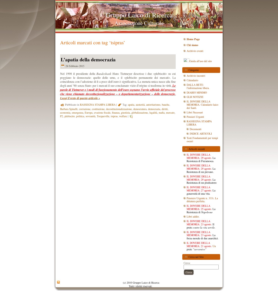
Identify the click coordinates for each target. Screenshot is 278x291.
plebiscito (69, 116)
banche (165, 104)
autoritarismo (153, 104)
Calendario (192, 80)
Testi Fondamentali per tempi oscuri (202, 139)
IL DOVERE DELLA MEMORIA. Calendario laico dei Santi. (202, 105)
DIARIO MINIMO (197, 92)
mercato (170, 112)
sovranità (90, 116)
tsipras (114, 116)
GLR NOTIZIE (195, 97)
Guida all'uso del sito (200, 61)
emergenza (77, 112)
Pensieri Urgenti (195, 117)
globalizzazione (139, 112)
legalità (153, 112)
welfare (123, 116)
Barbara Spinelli (69, 109)
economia (65, 112)
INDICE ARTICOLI (201, 133)
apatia (131, 104)
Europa (88, 112)
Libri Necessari (195, 112)
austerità (140, 104)
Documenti (195, 129)
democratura (140, 109)
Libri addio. (193, 216)
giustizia (125, 112)
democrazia (154, 109)
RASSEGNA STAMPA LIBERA (98, 104)
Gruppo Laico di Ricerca (139, 14)
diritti (165, 109)
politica (80, 116)
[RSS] (58, 282)
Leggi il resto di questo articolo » (80, 98)
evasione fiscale (102, 112)
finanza (116, 112)
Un (201, 246)
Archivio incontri (196, 75)
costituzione (98, 109)
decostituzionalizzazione (119, 109)
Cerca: (187, 263)
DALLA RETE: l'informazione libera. (198, 86)
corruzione (84, 109)
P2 (61, 116)
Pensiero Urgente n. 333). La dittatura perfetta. (202, 199)
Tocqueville (103, 116)
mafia (162, 112)
